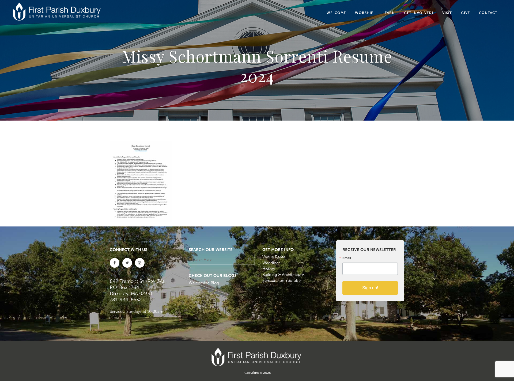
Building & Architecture (283, 274)
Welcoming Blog (204, 282)
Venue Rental (274, 257)
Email (346, 257)
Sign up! (370, 288)
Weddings (271, 262)
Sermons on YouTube (281, 280)
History (268, 268)
